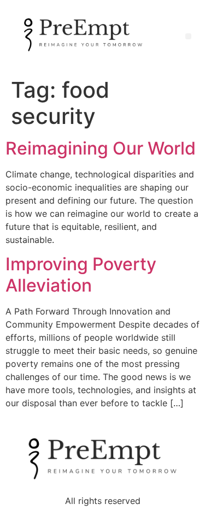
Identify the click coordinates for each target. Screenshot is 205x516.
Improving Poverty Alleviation (80, 274)
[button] (188, 36)
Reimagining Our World (100, 148)
